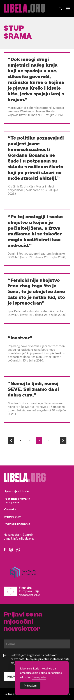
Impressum (12, 516)
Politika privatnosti (15, 694)
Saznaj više (39, 677)
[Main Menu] (68, 8)
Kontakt (10, 509)
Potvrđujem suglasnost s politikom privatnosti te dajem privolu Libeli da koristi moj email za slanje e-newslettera (39, 659)
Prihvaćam (30, 685)
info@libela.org (23, 538)
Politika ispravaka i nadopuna (17, 500)
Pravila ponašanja (17, 523)
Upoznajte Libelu (16, 491)
